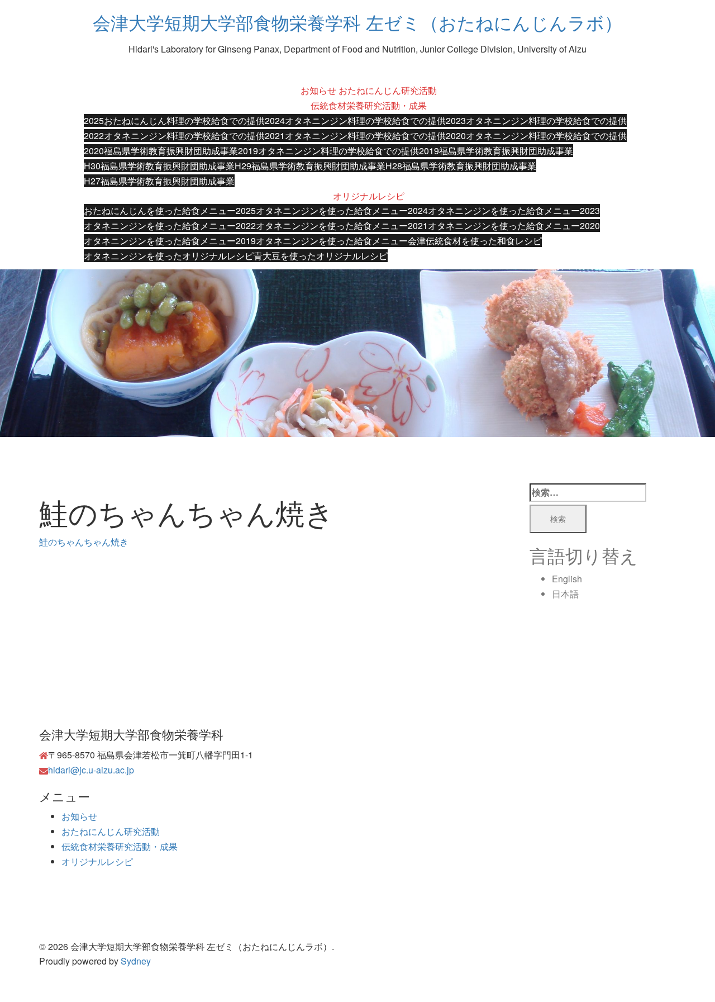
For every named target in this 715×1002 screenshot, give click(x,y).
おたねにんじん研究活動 (388, 90)
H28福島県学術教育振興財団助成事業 (460, 165)
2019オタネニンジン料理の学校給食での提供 (328, 150)
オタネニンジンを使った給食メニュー (332, 240)
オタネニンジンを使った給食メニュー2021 (342, 225)
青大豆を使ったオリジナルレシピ (321, 255)
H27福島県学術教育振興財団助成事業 (159, 180)
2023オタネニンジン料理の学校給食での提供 (536, 120)
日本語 (565, 593)
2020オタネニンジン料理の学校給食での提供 (536, 135)
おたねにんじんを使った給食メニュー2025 (170, 210)
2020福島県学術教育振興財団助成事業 (161, 150)
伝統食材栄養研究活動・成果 (369, 105)
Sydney (136, 960)
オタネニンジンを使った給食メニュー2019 (170, 240)
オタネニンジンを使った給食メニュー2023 (514, 210)
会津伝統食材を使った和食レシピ (475, 240)
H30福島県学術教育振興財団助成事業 (159, 165)
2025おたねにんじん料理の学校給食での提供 (174, 120)
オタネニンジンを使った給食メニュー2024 (342, 210)
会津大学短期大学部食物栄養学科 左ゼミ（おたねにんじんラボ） (357, 22)
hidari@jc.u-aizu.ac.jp (91, 769)
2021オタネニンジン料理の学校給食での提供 (355, 135)
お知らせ (318, 90)
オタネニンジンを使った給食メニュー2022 (170, 225)
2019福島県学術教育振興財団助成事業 (496, 150)
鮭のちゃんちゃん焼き (83, 541)
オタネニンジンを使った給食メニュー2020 (514, 225)
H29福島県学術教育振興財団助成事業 (310, 165)
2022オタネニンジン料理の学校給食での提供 (174, 135)
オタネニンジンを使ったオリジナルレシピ (169, 255)
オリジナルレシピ (368, 195)
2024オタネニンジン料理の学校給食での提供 (355, 120)
